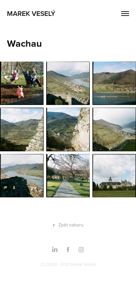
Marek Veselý (31, 13)
